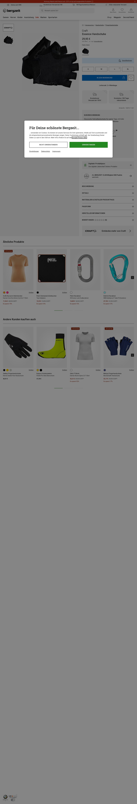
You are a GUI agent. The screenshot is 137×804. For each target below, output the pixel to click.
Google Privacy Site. (79, 138)
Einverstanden (88, 145)
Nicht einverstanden (48, 145)
